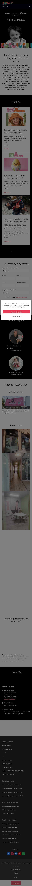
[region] (16, 310)
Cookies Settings (16, 316)
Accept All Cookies (16, 312)
